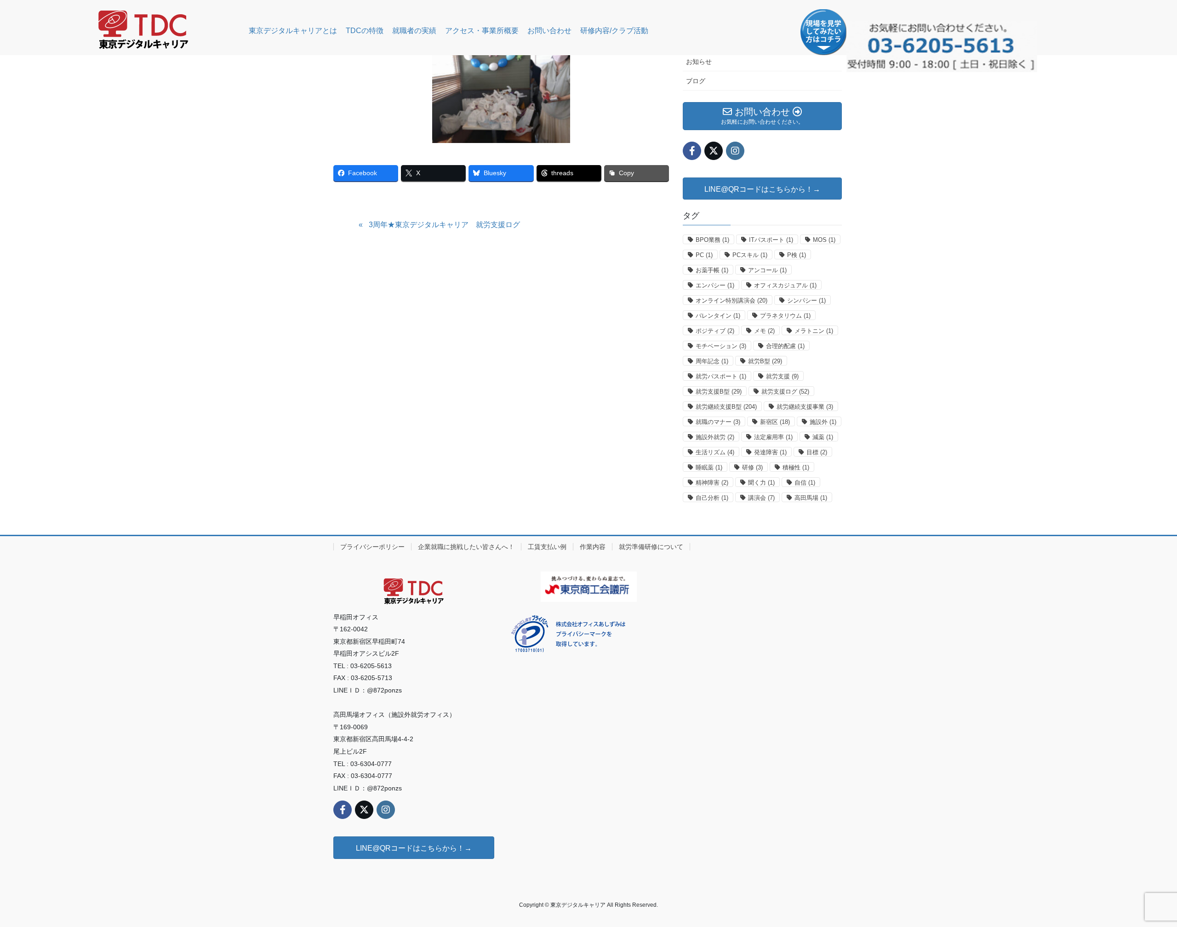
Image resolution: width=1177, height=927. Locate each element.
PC (704, 255)
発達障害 (770, 452)
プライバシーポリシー (372, 546)
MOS (824, 239)
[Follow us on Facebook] (692, 151)
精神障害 (712, 482)
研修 (752, 467)
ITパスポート (771, 239)
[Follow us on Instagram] (735, 151)
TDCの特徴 (364, 30)
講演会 (761, 497)
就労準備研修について (651, 546)
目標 (816, 452)
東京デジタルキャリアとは (293, 30)
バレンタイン (718, 315)
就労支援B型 (719, 391)
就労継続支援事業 (805, 406)
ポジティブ (715, 330)
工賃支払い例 (547, 546)
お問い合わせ (549, 30)
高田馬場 (810, 497)
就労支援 (782, 376)
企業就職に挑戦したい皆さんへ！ (466, 546)
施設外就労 (715, 437)
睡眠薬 (709, 467)
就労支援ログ (785, 391)
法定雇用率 (773, 437)
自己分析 (712, 497)
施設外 (823, 421)
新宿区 (775, 421)
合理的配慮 (785, 346)
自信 (804, 482)
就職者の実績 (414, 30)
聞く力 (761, 482)
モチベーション (721, 346)
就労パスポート (721, 376)
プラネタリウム (785, 315)
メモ (764, 330)
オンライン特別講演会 (731, 300)
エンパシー (715, 285)
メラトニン (813, 330)
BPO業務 (712, 239)
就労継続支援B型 (726, 406)
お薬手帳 (712, 270)
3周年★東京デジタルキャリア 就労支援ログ (444, 225)
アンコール (767, 270)
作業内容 (593, 546)
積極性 (796, 467)
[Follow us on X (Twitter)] (713, 151)
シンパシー (806, 300)
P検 (796, 255)
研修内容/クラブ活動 (614, 30)
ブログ (695, 81)
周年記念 (712, 361)
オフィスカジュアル (785, 285)
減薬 (822, 437)
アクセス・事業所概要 (482, 30)
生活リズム (715, 452)
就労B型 (765, 361)
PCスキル (749, 255)
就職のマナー (718, 421)
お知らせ (699, 61)
